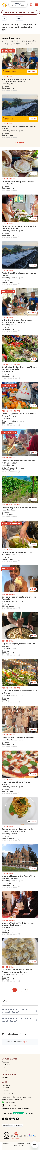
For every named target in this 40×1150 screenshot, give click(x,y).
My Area (5, 1077)
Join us (4, 1070)
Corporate (5, 1090)
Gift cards (5, 1088)
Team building (7, 1093)
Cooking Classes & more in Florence (20, 12)
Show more (20, 142)
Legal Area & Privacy (20, 1145)
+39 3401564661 (11, 1102)
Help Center (6, 1085)
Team (4, 1067)
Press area (6, 1065)
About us (5, 1062)
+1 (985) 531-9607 (11, 1105)
